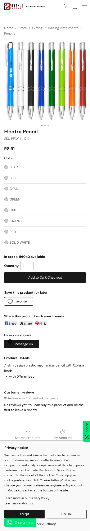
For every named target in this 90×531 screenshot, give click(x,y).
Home (8, 28)
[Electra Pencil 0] (45, 81)
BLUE (14, 178)
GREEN (15, 199)
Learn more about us (19, 503)
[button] (26, 6)
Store (23, 28)
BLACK (15, 167)
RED (13, 232)
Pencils (9, 33)
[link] (45, 522)
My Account (62, 438)
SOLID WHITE (20, 242)
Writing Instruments (63, 28)
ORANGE (16, 221)
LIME (13, 210)
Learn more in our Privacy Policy (26, 498)
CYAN (14, 188)
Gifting (37, 28)
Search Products (27, 438)
